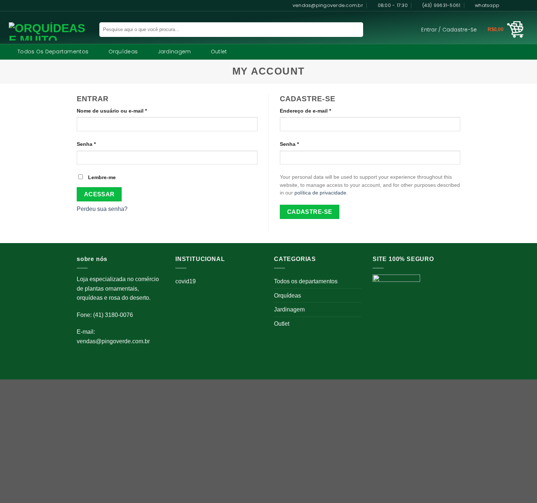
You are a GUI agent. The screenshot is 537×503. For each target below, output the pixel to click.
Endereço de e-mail (319, 110)
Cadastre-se (309, 212)
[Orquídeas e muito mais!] (45, 31)
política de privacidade (320, 193)
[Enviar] (353, 29)
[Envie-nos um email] (528, 5)
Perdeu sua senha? (102, 209)
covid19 (185, 281)
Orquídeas (123, 51)
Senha (100, 144)
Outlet (219, 51)
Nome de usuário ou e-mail (126, 110)
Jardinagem (174, 51)
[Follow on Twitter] (521, 5)
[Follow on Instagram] (514, 5)
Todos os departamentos (53, 51)
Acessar (99, 194)
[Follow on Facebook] (507, 5)
